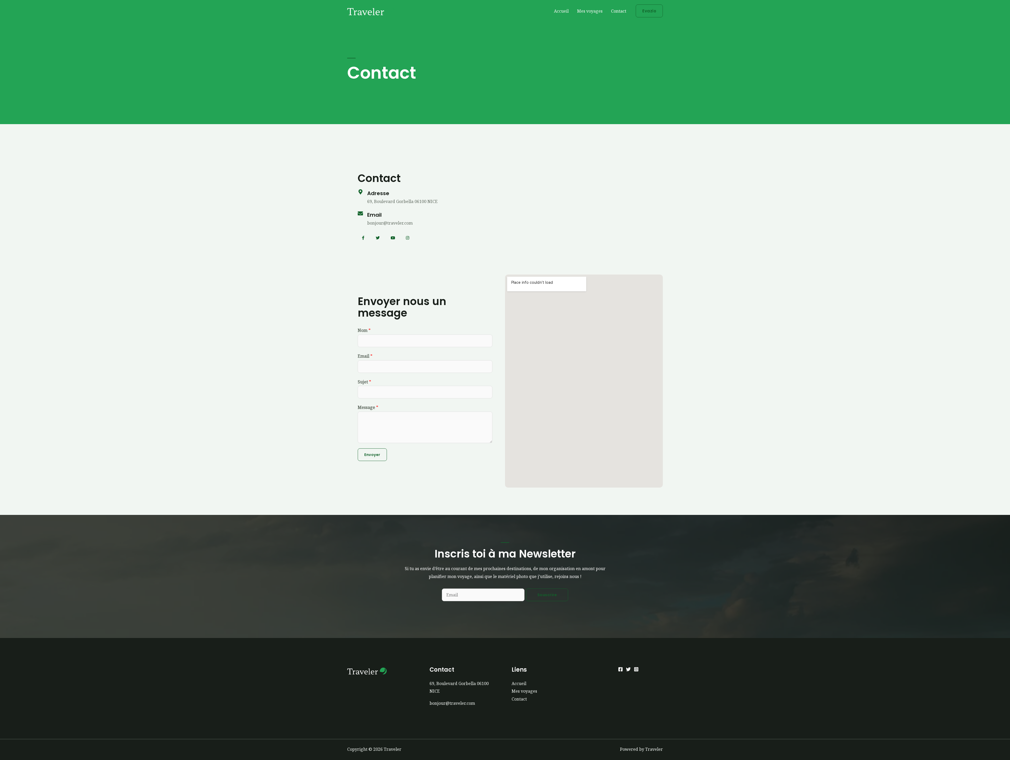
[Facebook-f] (363, 237)
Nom (364, 330)
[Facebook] (620, 669)
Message (368, 407)
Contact (618, 11)
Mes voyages (590, 11)
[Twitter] (378, 237)
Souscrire (547, 594)
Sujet (364, 382)
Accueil (561, 11)
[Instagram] (407, 237)
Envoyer (372, 454)
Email (365, 356)
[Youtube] (392, 237)
